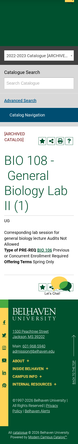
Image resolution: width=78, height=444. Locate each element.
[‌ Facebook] (4, 322)
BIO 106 (44, 250)
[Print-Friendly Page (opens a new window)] (60, 141)
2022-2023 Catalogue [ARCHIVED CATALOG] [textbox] (40, 55)
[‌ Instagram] (4, 347)
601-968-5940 (33, 346)
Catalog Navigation (27, 114)
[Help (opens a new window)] (69, 141)
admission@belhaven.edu (33, 351)
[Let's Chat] (58, 285)
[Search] (68, 83)
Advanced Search (20, 100)
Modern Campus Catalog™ (47, 437)
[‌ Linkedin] (4, 373)
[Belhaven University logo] (34, 314)
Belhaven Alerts (37, 411)
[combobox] (39, 55)
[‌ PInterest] (4, 385)
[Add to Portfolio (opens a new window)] (42, 141)
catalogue (20, 433)
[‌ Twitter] (4, 335)
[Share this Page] (51, 141)
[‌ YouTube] (4, 360)
